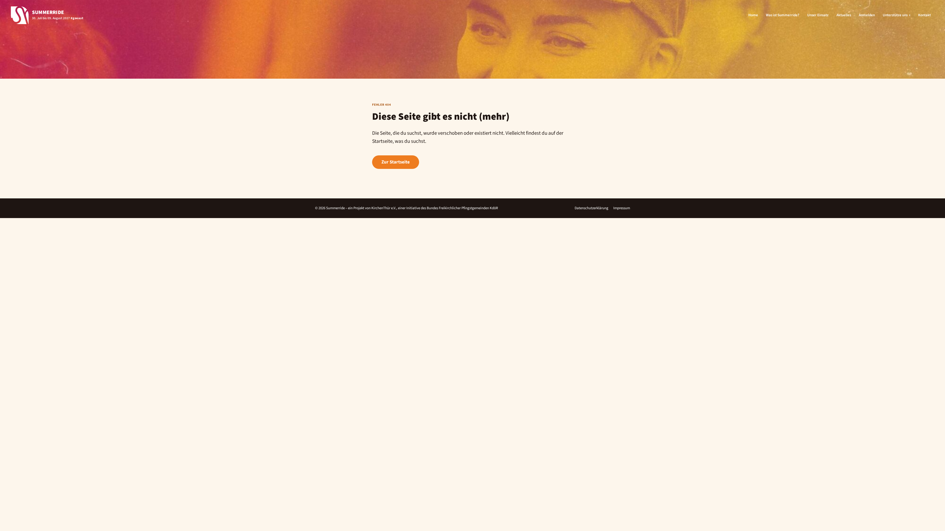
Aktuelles (843, 15)
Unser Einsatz (818, 15)
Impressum (621, 208)
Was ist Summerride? (782, 15)
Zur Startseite (395, 162)
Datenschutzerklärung (591, 208)
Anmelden (867, 15)
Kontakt (924, 15)
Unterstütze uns (896, 15)
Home (753, 15)
